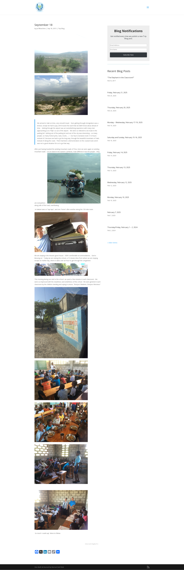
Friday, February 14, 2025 (117, 152)
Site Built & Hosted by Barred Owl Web (49, 567)
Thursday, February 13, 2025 (118, 167)
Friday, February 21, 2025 (117, 92)
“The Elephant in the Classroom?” (120, 77)
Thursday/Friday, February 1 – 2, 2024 (122, 227)
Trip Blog (61, 28)
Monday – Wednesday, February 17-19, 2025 (124, 122)
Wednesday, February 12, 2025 (119, 182)
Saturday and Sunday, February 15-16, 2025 (124, 137)
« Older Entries (112, 243)
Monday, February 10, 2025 (118, 197)
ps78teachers (41, 28)
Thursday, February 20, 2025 (118, 107)
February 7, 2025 (114, 212)
